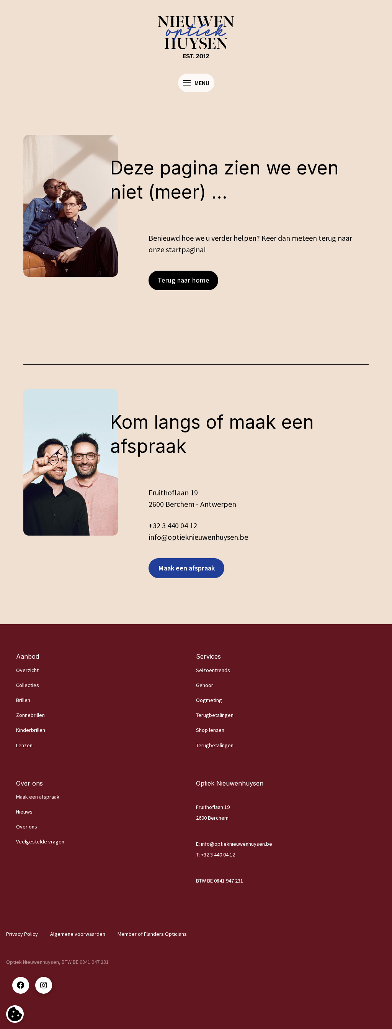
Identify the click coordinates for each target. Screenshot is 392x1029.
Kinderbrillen (30, 730)
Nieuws (24, 811)
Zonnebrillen (30, 715)
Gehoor (204, 685)
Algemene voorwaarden (77, 933)
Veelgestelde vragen (40, 841)
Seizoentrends (213, 670)
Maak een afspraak (37, 796)
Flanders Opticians (165, 933)
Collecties (27, 685)
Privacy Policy (22, 933)
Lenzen (24, 745)
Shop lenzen (210, 730)
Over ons (26, 826)
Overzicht (27, 670)
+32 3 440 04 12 (173, 525)
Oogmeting (209, 700)
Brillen (23, 700)
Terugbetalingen (215, 715)
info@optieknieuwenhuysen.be (236, 843)
